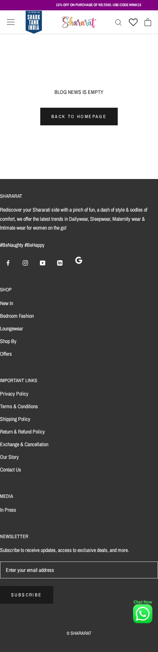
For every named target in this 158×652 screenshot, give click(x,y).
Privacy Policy (14, 393)
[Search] (118, 22)
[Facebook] (8, 262)
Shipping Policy (15, 419)
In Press (8, 509)
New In (6, 303)
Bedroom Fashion (17, 315)
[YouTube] (42, 262)
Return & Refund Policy (22, 431)
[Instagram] (25, 262)
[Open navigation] (11, 22)
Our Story (9, 456)
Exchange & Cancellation (24, 444)
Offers (6, 353)
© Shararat (79, 633)
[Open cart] (148, 22)
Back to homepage (79, 116)
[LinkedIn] (60, 262)
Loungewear (11, 328)
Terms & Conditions (19, 406)
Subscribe (26, 595)
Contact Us (10, 469)
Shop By (8, 341)
